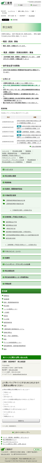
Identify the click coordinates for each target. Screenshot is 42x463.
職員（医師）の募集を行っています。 (14, 46)
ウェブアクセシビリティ (10, 442)
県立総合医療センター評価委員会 (12, 162)
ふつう (6, 394)
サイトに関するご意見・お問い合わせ (14, 444)
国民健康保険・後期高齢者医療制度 (15, 346)
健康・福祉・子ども (23, 11)
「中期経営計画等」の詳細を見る (21, 210)
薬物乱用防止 (8, 332)
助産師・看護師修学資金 (9, 153)
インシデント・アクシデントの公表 (13, 160)
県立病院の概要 (17, 151)
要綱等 (21, 157)
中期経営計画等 (25, 153)
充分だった (7, 392)
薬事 (5, 326)
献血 (5, 339)
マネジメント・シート (9, 157)
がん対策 (6, 319)
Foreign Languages (35, 1)
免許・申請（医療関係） (11, 336)
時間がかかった (9, 416)
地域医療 (6, 299)
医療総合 (6, 295)
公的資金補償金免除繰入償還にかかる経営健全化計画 (22, 235)
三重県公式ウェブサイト (6, 3)
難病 (5, 349)
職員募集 (28, 151)
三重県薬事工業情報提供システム (14, 329)
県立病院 (6, 306)
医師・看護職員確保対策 (11, 302)
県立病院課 (32, 16)
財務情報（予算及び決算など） (11, 155)
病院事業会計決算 (11, 225)
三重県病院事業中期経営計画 (15, 204)
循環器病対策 (8, 322)
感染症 (6, 316)
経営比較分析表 (10, 238)
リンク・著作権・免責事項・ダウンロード (16, 437)
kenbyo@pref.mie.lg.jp (20, 374)
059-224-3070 (5, 454)
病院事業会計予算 (11, 222)
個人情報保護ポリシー (10, 439)
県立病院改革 (32, 160)
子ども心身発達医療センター (12, 342)
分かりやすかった (9, 402)
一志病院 (6, 312)
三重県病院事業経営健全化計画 (15, 200)
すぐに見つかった (9, 412)
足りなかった (8, 396)
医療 (33, 11)
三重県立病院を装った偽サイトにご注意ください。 (18, 83)
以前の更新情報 (36, 146)
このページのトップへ (22, 432)
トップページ (11, 11)
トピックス (5, 151)
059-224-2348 (13, 370)
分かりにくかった (9, 406)
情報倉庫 (29, 162)
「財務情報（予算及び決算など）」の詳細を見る (22, 244)
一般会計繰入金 (10, 228)
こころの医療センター (10, 309)
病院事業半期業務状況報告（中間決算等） (19, 232)
